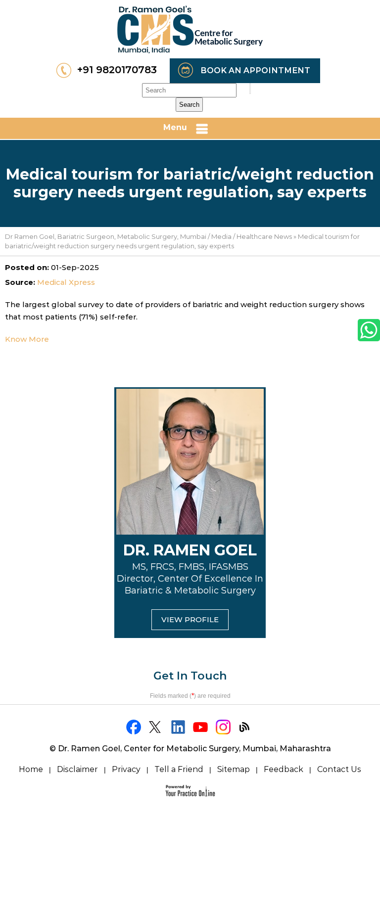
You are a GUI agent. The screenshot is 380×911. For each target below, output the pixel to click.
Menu (175, 127)
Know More (27, 339)
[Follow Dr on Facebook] (134, 727)
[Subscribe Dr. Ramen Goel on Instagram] (223, 727)
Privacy (126, 769)
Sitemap (233, 769)
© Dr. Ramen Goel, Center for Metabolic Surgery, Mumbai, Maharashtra (190, 748)
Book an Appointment (255, 70)
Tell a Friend (178, 769)
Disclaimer (77, 769)
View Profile (190, 619)
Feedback (283, 769)
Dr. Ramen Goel (190, 550)
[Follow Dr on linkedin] (179, 727)
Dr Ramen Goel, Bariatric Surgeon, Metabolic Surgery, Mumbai (105, 236)
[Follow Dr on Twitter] (156, 727)
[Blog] (246, 727)
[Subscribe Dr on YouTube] (201, 727)
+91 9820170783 (117, 70)
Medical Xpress (66, 282)
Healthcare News (264, 236)
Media (221, 236)
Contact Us (339, 769)
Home (31, 769)
